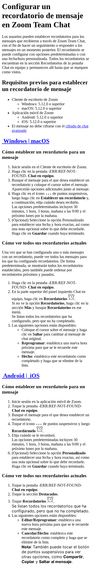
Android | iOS (20, 375)
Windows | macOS (25, 141)
